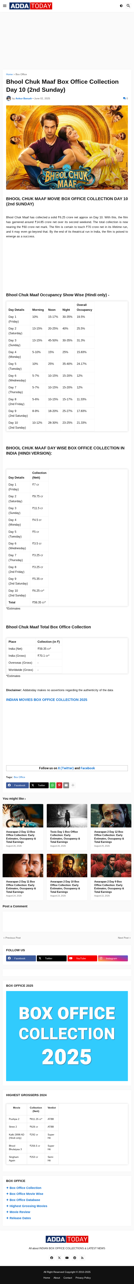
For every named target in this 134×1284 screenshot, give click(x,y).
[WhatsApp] (52, 785)
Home (9, 74)
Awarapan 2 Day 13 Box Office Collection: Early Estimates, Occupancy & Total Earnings (21, 837)
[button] (4, 6)
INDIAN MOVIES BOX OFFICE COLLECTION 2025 (46, 700)
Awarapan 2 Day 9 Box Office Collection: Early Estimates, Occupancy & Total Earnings (109, 886)
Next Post (123, 937)
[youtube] (67, 1258)
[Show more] (73, 785)
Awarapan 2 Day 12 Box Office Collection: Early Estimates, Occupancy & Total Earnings (109, 837)
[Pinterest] (59, 785)
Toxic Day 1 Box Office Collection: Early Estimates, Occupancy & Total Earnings (65, 837)
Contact (68, 1277)
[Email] (66, 785)
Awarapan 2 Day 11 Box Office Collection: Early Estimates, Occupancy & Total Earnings (21, 886)
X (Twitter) (66, 768)
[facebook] (52, 1258)
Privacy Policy (83, 1277)
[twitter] (59, 1258)
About (57, 1277)
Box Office (21, 74)
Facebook (88, 768)
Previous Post (13, 937)
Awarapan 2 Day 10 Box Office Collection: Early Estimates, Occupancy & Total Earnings (65, 886)
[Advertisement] (67, 40)
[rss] (82, 1258)
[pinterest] (75, 1258)
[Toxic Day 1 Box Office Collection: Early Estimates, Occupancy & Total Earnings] (67, 815)
